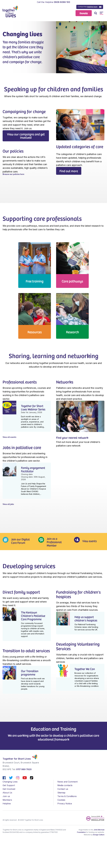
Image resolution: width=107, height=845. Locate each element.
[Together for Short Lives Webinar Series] (27, 416)
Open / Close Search (95, 13)
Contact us (62, 789)
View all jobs (8, 504)
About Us (7, 792)
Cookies (61, 800)
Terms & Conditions (67, 796)
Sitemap (61, 792)
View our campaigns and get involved (26, 136)
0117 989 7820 (24, 769)
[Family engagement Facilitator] (27, 481)
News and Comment (67, 781)
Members (7, 800)
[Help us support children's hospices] (80, 623)
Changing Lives (10, 781)
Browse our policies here (13, 174)
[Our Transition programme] (27, 680)
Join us (6, 796)
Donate (84, 13)
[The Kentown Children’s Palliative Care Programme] (27, 624)
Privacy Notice (64, 803)
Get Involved (9, 789)
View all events (9, 436)
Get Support (9, 785)
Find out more (69, 171)
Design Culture (98, 835)
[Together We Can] (80, 677)
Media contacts (64, 785)
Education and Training (53, 729)
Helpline (7, 803)
